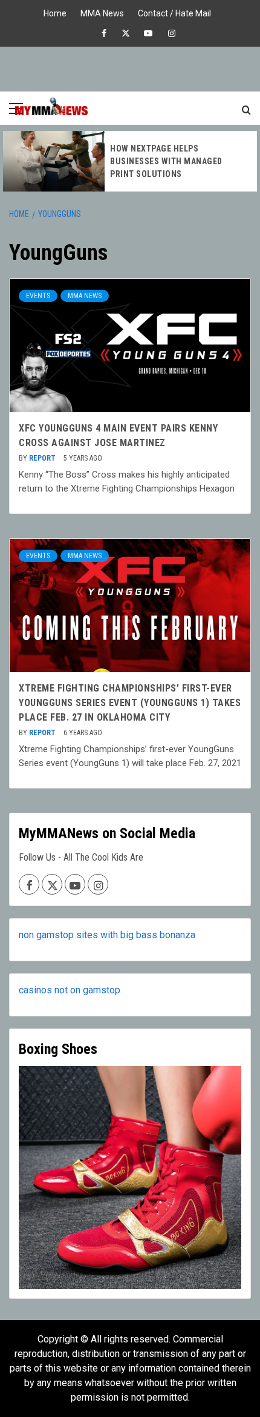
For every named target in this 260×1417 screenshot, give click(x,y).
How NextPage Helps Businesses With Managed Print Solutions (166, 161)
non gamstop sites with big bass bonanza (107, 935)
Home (55, 11)
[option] (130, 161)
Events (38, 296)
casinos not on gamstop (69, 990)
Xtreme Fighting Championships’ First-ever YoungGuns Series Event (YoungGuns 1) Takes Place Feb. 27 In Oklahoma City (130, 702)
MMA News (102, 11)
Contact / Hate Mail (174, 11)
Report (43, 458)
